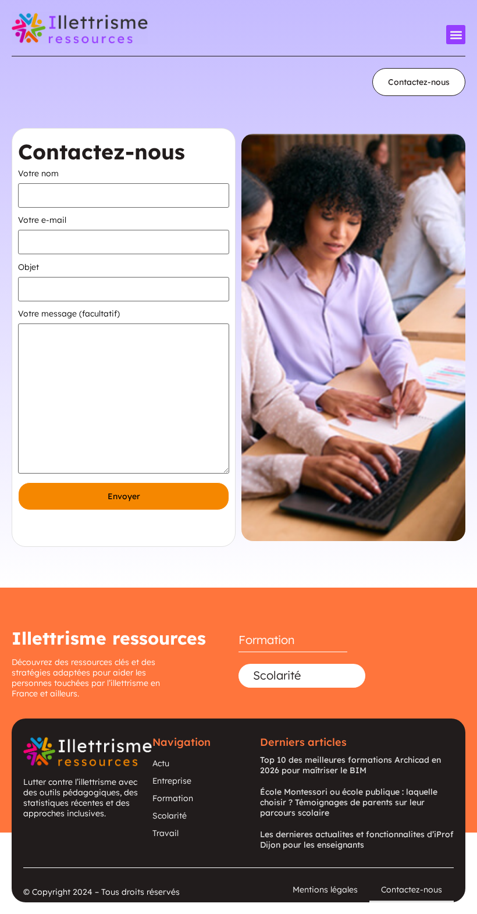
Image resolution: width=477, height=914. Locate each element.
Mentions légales (325, 889)
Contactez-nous (411, 889)
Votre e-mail (42, 220)
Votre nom (38, 174)
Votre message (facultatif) (69, 314)
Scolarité (277, 675)
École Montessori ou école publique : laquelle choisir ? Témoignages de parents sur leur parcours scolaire (348, 802)
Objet (28, 267)
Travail (165, 833)
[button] (455, 34)
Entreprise (171, 781)
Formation (266, 639)
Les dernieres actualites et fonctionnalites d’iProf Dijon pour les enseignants (357, 839)
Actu (160, 763)
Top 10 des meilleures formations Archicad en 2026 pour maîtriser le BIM (350, 765)
